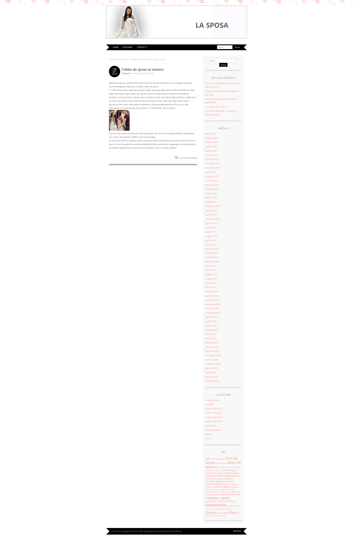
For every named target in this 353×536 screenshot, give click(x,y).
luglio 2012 (210, 227)
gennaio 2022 (211, 159)
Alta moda (210, 473)
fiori (233, 492)
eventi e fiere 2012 (214, 417)
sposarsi (219, 513)
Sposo (208, 438)
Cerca (223, 65)
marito (233, 501)
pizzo (220, 508)
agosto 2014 (211, 210)
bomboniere (210, 479)
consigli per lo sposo (226, 489)
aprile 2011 (210, 283)
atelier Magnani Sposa (229, 475)
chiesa (230, 481)
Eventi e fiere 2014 (214, 421)
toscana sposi (211, 516)
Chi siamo (127, 47)
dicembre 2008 (212, 381)
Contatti (142, 47)
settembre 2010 (212, 313)
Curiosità (209, 404)
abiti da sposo (221, 463)
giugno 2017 (211, 202)
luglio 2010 (210, 321)
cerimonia (228, 478)
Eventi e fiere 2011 (214, 413)
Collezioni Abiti (212, 400)
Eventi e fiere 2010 (214, 408)
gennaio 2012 (211, 253)
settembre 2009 (212, 364)
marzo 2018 (211, 180)
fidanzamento (211, 492)
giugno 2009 (211, 377)
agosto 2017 (211, 197)
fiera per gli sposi (224, 492)
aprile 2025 (210, 134)
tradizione (221, 516)
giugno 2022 (211, 151)
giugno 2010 (211, 325)
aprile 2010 (210, 334)
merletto (230, 506)
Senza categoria (139, 73)
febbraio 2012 (212, 249)
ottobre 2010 (211, 308)
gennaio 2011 (211, 296)
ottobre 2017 (211, 193)
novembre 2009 (212, 355)
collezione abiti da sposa (217, 484)
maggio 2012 (211, 236)
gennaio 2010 (211, 347)
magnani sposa (217, 498)
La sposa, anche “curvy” (216, 107)
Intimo (237, 492)
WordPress (177, 531)
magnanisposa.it (211, 501)
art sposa (220, 473)
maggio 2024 (211, 138)
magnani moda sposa (230, 494)
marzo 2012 (211, 244)
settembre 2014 (212, 206)
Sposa (151, 73)
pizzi (215, 509)
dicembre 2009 (212, 351)
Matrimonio (210, 426)
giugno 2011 (211, 274)
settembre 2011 (212, 261)
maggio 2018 (211, 176)
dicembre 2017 (212, 189)
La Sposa (134, 531)
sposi (226, 512)
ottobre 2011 (211, 257)
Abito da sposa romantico (226, 467)
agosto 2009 (211, 368)
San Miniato (227, 509)
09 (114, 69)
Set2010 (114, 72)
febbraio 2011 (212, 291)
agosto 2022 (211, 146)
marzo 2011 (211, 287)
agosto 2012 (211, 223)
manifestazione (224, 501)
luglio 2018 (210, 172)
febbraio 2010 (212, 343)
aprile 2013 (210, 215)
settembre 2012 (212, 219)
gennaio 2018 (211, 185)
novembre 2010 (212, 304)
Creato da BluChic (237, 531)
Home (116, 47)
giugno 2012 (211, 232)
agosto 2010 (211, 317)
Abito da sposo (229, 470)
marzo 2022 (211, 155)
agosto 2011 (211, 266)
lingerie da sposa (212, 495)
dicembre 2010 (212, 300)
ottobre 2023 (211, 142)
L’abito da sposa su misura (142, 69)
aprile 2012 (210, 240)
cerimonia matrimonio (215, 481)
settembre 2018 (212, 168)
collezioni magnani (222, 486)
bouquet (219, 478)
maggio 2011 (211, 279)
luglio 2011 (210, 270)
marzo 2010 (211, 338)
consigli (214, 489)
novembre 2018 (212, 163)
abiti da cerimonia (218, 459)
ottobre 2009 (211, 360)
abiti (207, 458)
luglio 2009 (210, 372)
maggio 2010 (211, 330)
